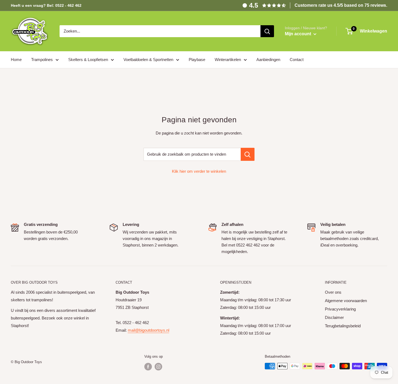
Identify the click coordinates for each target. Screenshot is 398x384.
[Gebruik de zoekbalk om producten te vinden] (248, 154)
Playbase (197, 59)
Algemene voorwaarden (346, 300)
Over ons (333, 292)
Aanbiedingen (268, 59)
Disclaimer (334, 317)
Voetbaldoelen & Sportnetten (148, 59)
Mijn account (298, 33)
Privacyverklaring (340, 309)
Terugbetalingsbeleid (343, 326)
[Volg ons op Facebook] (148, 366)
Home (16, 59)
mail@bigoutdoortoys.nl (148, 330)
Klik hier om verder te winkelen (199, 171)
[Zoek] (267, 31)
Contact (297, 59)
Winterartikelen (228, 59)
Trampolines (42, 59)
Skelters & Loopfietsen (88, 59)
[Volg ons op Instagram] (158, 366)
